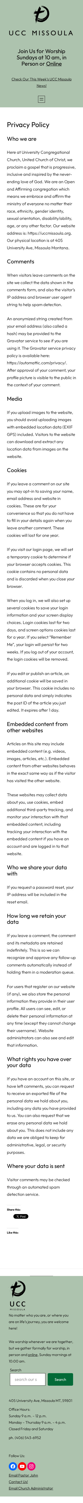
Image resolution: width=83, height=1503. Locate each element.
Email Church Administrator (31, 1488)
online (33, 1354)
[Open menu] (41, 99)
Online (54, 63)
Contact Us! (18, 1481)
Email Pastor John (23, 1475)
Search (15, 1370)
